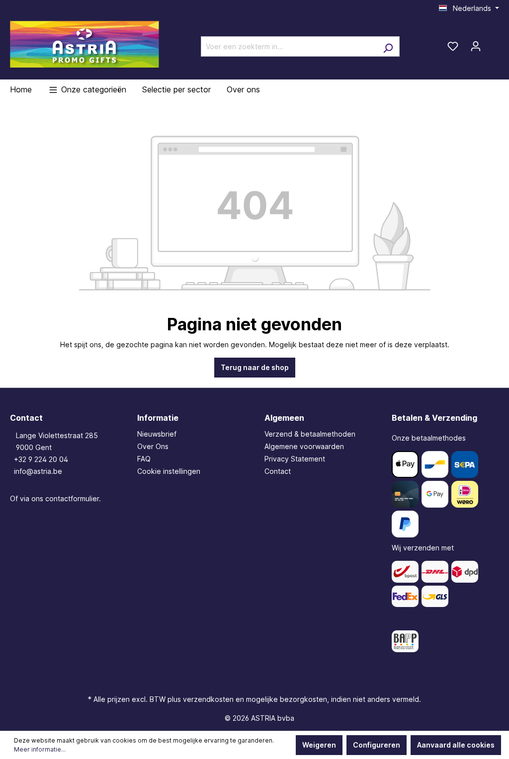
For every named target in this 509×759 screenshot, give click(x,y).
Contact (277, 471)
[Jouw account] (475, 46)
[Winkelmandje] (493, 43)
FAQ (144, 459)
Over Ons (153, 446)
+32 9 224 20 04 (41, 459)
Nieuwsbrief (156, 434)
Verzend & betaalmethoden (309, 434)
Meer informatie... (40, 749)
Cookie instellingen (168, 471)
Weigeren (319, 745)
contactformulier (72, 498)
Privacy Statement (294, 459)
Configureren (376, 745)
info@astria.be (38, 471)
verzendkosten (208, 699)
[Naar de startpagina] (84, 44)
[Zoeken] (388, 46)
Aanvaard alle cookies (456, 745)
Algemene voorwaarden (304, 446)
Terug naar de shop (255, 367)
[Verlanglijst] (452, 46)
